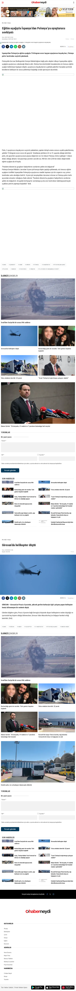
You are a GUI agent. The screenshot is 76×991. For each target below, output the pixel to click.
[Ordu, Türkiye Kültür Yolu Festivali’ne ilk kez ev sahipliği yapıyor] (7, 497)
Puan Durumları (8, 965)
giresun (12, 626)
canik (4, 264)
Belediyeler (7, 931)
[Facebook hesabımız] (47, 894)
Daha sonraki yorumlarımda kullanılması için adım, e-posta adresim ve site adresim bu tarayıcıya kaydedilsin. (31, 463)
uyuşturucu (23, 269)
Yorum (3, 441)
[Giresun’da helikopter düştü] (19, 336)
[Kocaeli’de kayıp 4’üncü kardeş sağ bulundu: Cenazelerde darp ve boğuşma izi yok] (44, 513)
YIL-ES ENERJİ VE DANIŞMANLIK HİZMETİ (49, 269)
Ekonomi (6, 944)
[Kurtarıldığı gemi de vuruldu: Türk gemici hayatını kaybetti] (56, 336)
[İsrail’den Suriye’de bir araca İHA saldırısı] (38, 299)
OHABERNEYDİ (46, 264)
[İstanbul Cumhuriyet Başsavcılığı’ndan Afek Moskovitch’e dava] (44, 522)
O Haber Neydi (8, 973)
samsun (14, 269)
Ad (2, 455)
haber (19, 626)
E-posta (42, 455)
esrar (20, 264)
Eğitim (5, 941)
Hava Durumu (7, 952)
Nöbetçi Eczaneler (9, 961)
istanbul (36, 264)
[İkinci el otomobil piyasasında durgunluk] (7, 504)
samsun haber (65, 626)
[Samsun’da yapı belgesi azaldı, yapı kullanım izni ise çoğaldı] (7, 513)
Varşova (32, 269)
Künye (5, 976)
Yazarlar (6, 979)
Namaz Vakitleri (8, 958)
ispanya (28, 264)
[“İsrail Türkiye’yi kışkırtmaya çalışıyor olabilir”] (56, 365)
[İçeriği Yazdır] (23, 46)
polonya (5, 269)
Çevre (5, 934)
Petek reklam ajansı (59, 264)
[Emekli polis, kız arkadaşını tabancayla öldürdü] (7, 522)
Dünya (72, 39)
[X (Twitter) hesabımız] (50, 894)
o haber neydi (39, 626)
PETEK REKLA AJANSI (52, 626)
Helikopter (28, 626)
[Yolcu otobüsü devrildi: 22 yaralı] (19, 365)
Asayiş (67, 39)
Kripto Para (7, 955)
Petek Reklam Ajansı (20, 987)
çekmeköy (12, 264)
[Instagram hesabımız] (53, 894)
